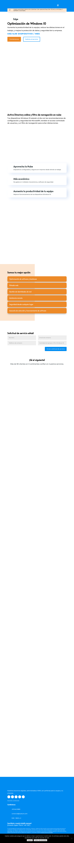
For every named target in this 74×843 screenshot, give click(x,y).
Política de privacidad (40, 840)
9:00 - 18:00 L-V (16, 818)
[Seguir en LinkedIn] (16, 796)
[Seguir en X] (12, 796)
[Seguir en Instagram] (19, 796)
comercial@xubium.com (19, 813)
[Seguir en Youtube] (23, 796)
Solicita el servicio (31, 39)
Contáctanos (14, 39)
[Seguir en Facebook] (8, 796)
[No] (72, 838)
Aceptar (30, 840)
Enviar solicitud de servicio (56, 349)
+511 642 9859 (16, 809)
